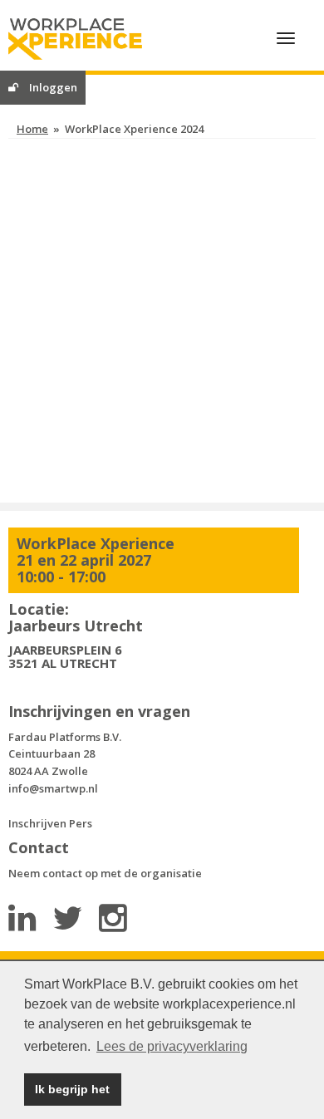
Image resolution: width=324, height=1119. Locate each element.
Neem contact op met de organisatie (105, 873)
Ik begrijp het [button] (72, 1089)
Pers (80, 823)
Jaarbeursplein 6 (65, 649)
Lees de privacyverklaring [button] (172, 1046)
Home (32, 128)
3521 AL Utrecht (62, 663)
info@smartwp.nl (53, 788)
